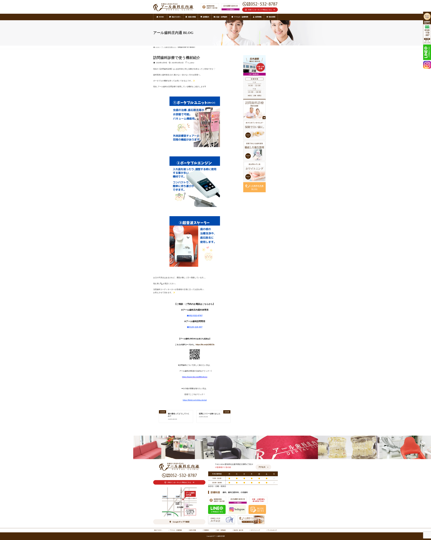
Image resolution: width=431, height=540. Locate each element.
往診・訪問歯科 (221, 530)
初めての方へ (158, 530)
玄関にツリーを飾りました (209, 414)
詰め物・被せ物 (238, 530)
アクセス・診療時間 (176, 530)
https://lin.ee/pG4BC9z (205, 345)
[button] (260, 9)
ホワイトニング (255, 530)
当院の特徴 (192, 530)
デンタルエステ (272, 530)
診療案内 (206, 530)
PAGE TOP (420, 522)
